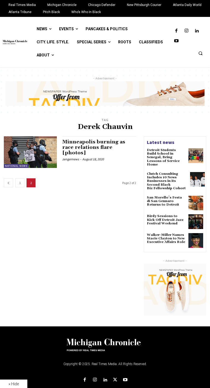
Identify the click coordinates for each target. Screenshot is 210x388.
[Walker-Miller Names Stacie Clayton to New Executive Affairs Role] (195, 240)
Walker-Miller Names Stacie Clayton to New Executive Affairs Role (166, 238)
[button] (200, 53)
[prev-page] (8, 182)
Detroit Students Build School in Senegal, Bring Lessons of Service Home (163, 157)
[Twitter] (115, 380)
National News (16, 166)
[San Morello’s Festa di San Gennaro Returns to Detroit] (195, 203)
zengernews (70, 159)
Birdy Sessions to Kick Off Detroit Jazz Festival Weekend (165, 219)
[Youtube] (176, 41)
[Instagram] (186, 31)
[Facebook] (176, 31)
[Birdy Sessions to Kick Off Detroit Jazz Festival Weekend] (195, 221)
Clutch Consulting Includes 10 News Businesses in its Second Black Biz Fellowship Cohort (167, 181)
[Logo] (105, 348)
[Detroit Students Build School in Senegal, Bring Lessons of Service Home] (195, 155)
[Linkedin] (196, 31)
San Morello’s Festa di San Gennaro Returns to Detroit (164, 201)
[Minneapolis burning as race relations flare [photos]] (30, 152)
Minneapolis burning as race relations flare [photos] (93, 147)
